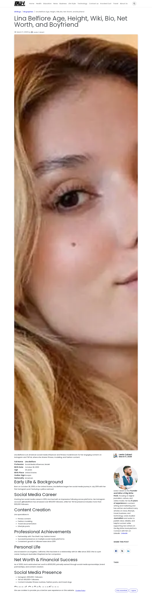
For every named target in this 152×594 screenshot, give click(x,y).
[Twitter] (122, 551)
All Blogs (17, 11)
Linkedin (124, 533)
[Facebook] (116, 551)
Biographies (28, 11)
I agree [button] (133, 590)
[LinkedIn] (128, 551)
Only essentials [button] (121, 590)
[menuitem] (31, 3)
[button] (134, 3)
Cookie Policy (80, 590)
